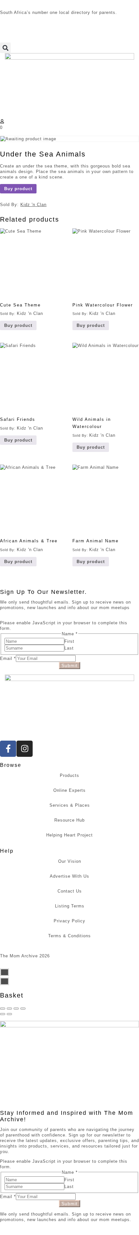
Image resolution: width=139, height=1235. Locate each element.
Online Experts (69, 790)
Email (8, 658)
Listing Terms (69, 906)
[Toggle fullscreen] (16, 1009)
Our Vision (69, 861)
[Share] (9, 1009)
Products (69, 775)
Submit (69, 665)
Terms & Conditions (69, 935)
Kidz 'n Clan (33, 204)
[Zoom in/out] (23, 1009)
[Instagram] (24, 749)
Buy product (18, 188)
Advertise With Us (69, 876)
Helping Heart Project (69, 835)
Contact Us (70, 891)
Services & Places (69, 805)
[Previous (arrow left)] (2, 1014)
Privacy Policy (69, 920)
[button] (5, 47)
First (69, 641)
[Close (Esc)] (2, 1009)
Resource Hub (69, 820)
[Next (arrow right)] (9, 1014)
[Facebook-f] (8, 749)
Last (69, 648)
